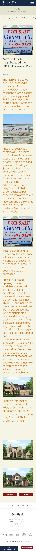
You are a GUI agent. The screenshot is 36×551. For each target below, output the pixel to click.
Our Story (7, 18)
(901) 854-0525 (19, 524)
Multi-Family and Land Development (18, 541)
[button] (27, 3)
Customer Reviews (21, 18)
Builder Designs (20, 526)
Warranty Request (27, 547)
